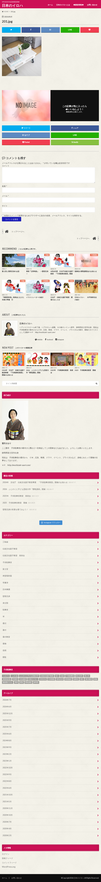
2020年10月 (8, 815)
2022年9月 (7, 774)
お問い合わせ (92, 5)
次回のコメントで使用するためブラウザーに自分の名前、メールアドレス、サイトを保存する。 (43, 216)
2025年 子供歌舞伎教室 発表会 (21, 496)
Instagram (61, 339)
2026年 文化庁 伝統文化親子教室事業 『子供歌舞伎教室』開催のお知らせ (39, 482)
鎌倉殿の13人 (7, 682)
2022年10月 (8, 767)
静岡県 (36, 682)
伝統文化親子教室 (10, 549)
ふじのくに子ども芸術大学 (29, 676)
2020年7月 (7, 822)
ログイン (5, 854)
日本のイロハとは (63, 5)
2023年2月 (7, 754)
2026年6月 (7, 706)
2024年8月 (7, 740)
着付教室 (6, 637)
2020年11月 (8, 808)
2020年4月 (7, 828)
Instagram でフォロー (52, 522)
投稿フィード (7, 858)
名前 (4, 186)
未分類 (5, 603)
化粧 (62, 676)
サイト (4, 206)
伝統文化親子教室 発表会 (14, 555)
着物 (4, 643)
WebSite (40, 339)
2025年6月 (7, 734)
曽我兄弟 (6, 596)
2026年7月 (7, 700)
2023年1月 (7, 761)
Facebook (50, 339)
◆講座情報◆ (78, 5)
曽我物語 (68, 679)
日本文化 (43, 679)
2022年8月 (7, 781)
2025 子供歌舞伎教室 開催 (19, 503)
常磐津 (5, 582)
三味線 (5, 542)
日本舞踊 (6, 589)
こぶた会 (14, 676)
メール (5, 196)
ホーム (50, 5)
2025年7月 (7, 727)
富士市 (87, 676)
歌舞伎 (5, 610)
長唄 (4, 650)
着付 (4, 623)
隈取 (4, 657)
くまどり (6, 676)
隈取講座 (28, 682)
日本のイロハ (12, 5)
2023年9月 (7, 747)
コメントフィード (9, 862)
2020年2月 (7, 835)
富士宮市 (79, 676)
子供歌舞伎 (7, 562)
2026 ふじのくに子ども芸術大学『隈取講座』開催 (28, 489)
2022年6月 (7, 788)
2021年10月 (8, 795)
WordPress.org (8, 867)
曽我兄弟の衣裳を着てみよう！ (19, 509)
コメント (5, 166)
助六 (57, 676)
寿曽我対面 (7, 576)
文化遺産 (23, 679)
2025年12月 (8, 713)
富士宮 (5, 569)
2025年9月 (7, 720)
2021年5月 (7, 801)
